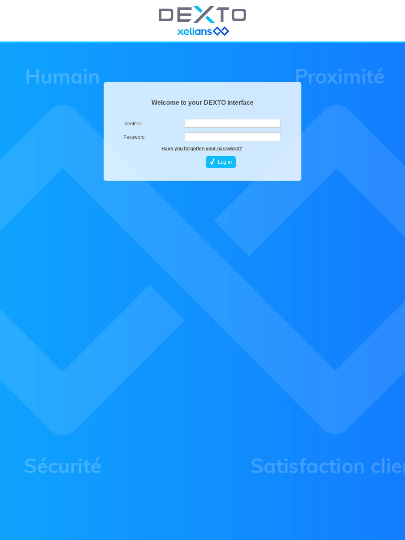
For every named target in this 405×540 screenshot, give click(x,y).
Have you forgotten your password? (201, 148)
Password (134, 137)
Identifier (132, 124)
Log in (225, 162)
